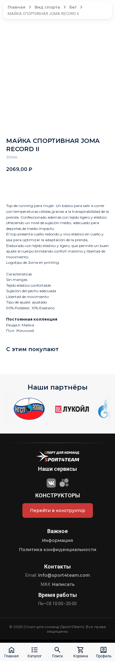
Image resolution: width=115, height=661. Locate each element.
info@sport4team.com (64, 575)
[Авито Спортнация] (64, 482)
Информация (57, 540)
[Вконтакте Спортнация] (51, 482)
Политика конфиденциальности (57, 549)
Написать (63, 584)
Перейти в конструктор (57, 510)
